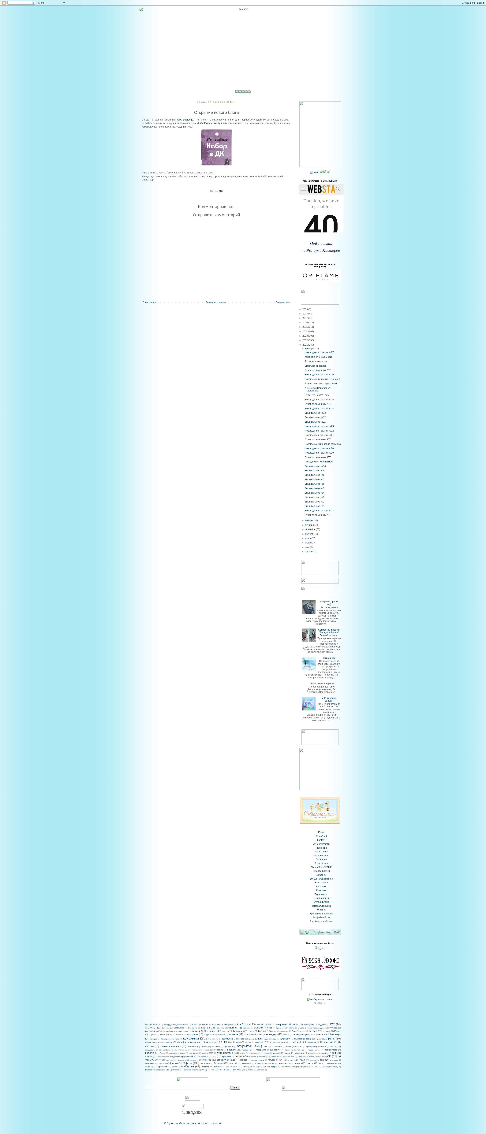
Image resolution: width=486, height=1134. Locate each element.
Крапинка (321, 890)
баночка (166, 1028)
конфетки (191, 1038)
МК (225, 1042)
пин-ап (162, 1050)
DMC (316, 1067)
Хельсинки (246, 1063)
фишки (162, 1063)
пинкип (171, 1050)
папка (298, 1046)
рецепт (276, 1053)
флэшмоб (175, 1063)
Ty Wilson (249, 1070)
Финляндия (150, 1063)
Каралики (321, 886)
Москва (248, 1042)
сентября (310, 529)
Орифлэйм (229, 1047)
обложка (149, 1046)
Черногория (162, 1066)
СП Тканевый (168, 1060)
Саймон (148, 1056)
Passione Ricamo (190, 1070)
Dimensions (304, 1066)
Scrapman (321, 859)
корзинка (214, 1039)
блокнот (232, 1027)
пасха (333, 1046)
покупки (277, 1050)
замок (163, 1034)
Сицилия (259, 1056)
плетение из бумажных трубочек (193, 1050)
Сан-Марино (202, 1056)
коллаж (323, 1034)
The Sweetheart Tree (220, 1070)
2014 (305, 331)
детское (313, 1031)
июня (308, 542)
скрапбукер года (275, 1056)
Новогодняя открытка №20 (319, 448)
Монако (237, 1042)
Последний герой (329, 1050)
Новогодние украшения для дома (323, 444)
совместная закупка (307, 1056)
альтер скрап (264, 1024)
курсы (318, 1039)
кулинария (285, 1039)
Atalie (245, 1067)
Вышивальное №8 (314, 475)
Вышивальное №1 (314, 506)
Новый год (326, 1041)
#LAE (194, 1025)
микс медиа (212, 1042)
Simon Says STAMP (321, 867)
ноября (309, 520)
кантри (286, 1034)
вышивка (211, 1031)
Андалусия (309, 1024)
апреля (309, 551)
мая (307, 547)
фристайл (233, 1063)
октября (309, 525)
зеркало (173, 1034)
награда (312, 1042)
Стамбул (182, 1060)
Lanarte (165, 1070)
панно (288, 1046)
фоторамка (205, 1063)
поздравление (262, 1050)
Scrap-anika (321, 851)
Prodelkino (321, 848)
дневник (327, 1031)
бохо (269, 1028)
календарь (272, 1034)
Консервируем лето (170, 1039)
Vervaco (260, 1070)
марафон (167, 1042)
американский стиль (287, 1024)
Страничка (329, 658)
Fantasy (321, 840)
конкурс (153, 1039)
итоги (259, 1034)
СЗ (250, 1056)
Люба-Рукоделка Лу (208, 123)
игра (195, 1034)
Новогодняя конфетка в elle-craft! (322, 379)
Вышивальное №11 (315, 422)
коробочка (227, 1038)
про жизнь (194, 1053)
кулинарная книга (302, 1039)
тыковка (312, 1060)
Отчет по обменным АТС (318, 370)
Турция (301, 1060)
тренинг (291, 1060)
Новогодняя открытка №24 (319, 408)
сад (334, 1053)
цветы (310, 1063)
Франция (219, 1063)
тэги (322, 1059)
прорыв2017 (207, 1053)
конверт (336, 1034)
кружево (272, 1039)
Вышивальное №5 (314, 488)
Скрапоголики (321, 898)
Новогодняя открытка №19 (319, 452)
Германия (238, 1031)
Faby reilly (333, 1067)
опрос (203, 1047)
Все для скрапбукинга (321, 878)
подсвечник (247, 1050)
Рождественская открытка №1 (321, 383)
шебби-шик (187, 1066)
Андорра (322, 1025)
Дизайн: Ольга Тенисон (205, 1123)
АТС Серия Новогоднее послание (317, 389)
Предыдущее (283, 302)
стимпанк (193, 1060)
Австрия (216, 1024)
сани (214, 1056)
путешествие (225, 1052)
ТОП (281, 1060)
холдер (258, 1063)
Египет (337, 1031)
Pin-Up (204, 1070)
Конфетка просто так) (329, 603)
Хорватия (269, 1063)
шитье (204, 1066)
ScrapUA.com (321, 855)
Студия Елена (321, 902)
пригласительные (177, 1053)
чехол (174, 1067)
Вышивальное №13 (315, 413)
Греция (262, 1031)
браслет (280, 1028)
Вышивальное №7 (314, 479)
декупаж (284, 1031)
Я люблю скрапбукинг (321, 921)
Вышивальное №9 (314, 470)
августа (309, 534)
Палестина (277, 1047)
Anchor (236, 1067)
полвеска (289, 1050)
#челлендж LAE (152, 1025)
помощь (300, 1050)
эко (227, 1066)
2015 (305, 327)
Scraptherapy (321, 863)
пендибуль (150, 1050)
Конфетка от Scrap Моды (318, 357)
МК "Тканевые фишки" (329, 699)
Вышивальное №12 (315, 417)
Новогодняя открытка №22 (319, 430)
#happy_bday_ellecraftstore (176, 1025)
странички (223, 1059)
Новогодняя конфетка (322, 683)
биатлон (205, 1027)
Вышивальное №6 (314, 484)
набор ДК (297, 1042)
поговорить (217, 1050)
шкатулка (217, 1066)
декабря (310, 348)
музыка (273, 1042)
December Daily (288, 1066)
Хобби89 (321, 909)
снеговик (290, 1056)
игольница (185, 1034)
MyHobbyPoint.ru (321, 844)
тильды (271, 1060)
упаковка (334, 1060)
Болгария (258, 1028)
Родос (287, 1053)
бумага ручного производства (311, 1028)
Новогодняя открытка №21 (319, 435)
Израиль (221, 1034)
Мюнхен (284, 1042)
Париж (308, 1047)
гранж (251, 1031)
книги (313, 1034)
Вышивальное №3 (314, 497)
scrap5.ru (321, 875)
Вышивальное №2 (314, 501)
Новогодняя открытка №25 (319, 399)
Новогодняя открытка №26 (319, 374)
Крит (260, 1038)
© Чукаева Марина (176, 1123)
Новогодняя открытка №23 (319, 426)
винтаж (196, 1030)
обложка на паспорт (170, 1046)
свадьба (239, 1056)
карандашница (300, 1034)
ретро (266, 1053)
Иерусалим (209, 1034)
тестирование (257, 1060)
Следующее (149, 302)
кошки (241, 1039)
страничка (206, 1060)
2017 (305, 318)
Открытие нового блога (317, 395)
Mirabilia (175, 1070)
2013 (305, 336)
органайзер (214, 1047)
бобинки (246, 1028)
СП (329, 1056)
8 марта (204, 1024)
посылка (149, 1053)
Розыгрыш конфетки (316, 361)
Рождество (299, 1053)
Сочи (321, 1056)
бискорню (219, 1028)
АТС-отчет (150, 1027)
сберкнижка (225, 1056)
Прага (163, 1053)
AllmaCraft (321, 836)
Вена (165, 1031)
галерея (225, 1031)
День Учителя (298, 1031)
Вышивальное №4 (314, 492)
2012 (305, 340)
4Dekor (321, 832)
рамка (242, 1053)
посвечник (312, 1050)
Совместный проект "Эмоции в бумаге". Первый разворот (329, 632)
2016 (305, 322)
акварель (228, 1024)
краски (251, 1039)
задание (152, 1034)
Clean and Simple (269, 1066)
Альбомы (242, 1024)
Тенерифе (242, 1060)
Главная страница (216, 302)
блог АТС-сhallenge (182, 119)
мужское (259, 1042)
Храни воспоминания (321, 913)
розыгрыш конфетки (318, 1053)
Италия (248, 1034)
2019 (305, 309)
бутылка (333, 1028)
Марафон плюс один (188, 1042)
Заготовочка (321, 882)
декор (274, 1031)
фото (188, 1063)
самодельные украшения (180, 1056)
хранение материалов (289, 1063)
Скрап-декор (321, 894)
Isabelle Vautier (152, 1070)
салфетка (160, 1056)
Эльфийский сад (321, 917)
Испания (233, 1034)
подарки (231, 1049)
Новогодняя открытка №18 (319, 510)
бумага (290, 1028)
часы (321, 1063)
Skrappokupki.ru (321, 871)
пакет (265, 1046)
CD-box (254, 1067)
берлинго (192, 1028)
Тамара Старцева (321, 906)
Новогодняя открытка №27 (319, 352)
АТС (221, 191)
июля (308, 538)
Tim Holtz (237, 1070)
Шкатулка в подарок (315, 366)
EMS (324, 1067)
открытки (244, 1046)
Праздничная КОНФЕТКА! (319, 461)
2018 (305, 313)
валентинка (151, 1031)
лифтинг (329, 1038)
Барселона (179, 1028)
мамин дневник (152, 1042)
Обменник (191, 1046)
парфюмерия (320, 1047)
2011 (305, 344)
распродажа (254, 1053)
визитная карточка (179, 1031)
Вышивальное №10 (315, 466)
